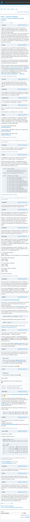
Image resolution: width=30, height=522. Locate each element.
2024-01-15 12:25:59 (22, 431)
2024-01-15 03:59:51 (22, 89)
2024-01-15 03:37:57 (22, 79)
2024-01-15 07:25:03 (22, 297)
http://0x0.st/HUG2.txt (6, 131)
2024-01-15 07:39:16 (22, 349)
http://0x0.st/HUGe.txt (6, 127)
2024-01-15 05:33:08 (22, 279)
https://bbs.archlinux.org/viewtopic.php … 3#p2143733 (16, 68)
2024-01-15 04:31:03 (22, 154)
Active (21, 12)
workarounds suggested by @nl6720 (20, 394)
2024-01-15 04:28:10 (22, 145)
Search (8, 9)
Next (12, 22)
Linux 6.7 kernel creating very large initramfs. (12, 507)
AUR (23, 2)
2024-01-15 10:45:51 (22, 391)
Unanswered (26, 12)
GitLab (15, 2)
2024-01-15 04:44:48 (22, 209)
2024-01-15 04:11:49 (22, 105)
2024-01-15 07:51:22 (22, 369)
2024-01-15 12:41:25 (22, 473)
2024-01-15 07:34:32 (22, 330)
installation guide (18, 343)
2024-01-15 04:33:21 (22, 202)
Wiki (12, 2)
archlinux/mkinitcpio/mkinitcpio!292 (9, 424)
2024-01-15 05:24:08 (22, 236)
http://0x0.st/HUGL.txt (6, 134)
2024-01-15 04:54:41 (22, 227)
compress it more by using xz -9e (8, 327)
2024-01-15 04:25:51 (22, 114)
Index (2, 9)
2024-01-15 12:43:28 (22, 482)
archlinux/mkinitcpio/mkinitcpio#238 (11, 299)
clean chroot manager (7, 463)
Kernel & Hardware (12, 16)
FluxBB (27, 517)
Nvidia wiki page (5, 403)
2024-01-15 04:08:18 (22, 97)
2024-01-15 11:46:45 (22, 417)
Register (12, 9)
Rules (5, 9)
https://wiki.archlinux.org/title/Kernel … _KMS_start (12, 73)
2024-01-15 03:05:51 (22, 45)
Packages (7, 2)
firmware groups (20, 306)
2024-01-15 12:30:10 (22, 466)
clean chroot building (5, 461)
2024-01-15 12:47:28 (22, 492)
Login (16, 9)
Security (20, 2)
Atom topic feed (25, 515)
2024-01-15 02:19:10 (22, 25)
